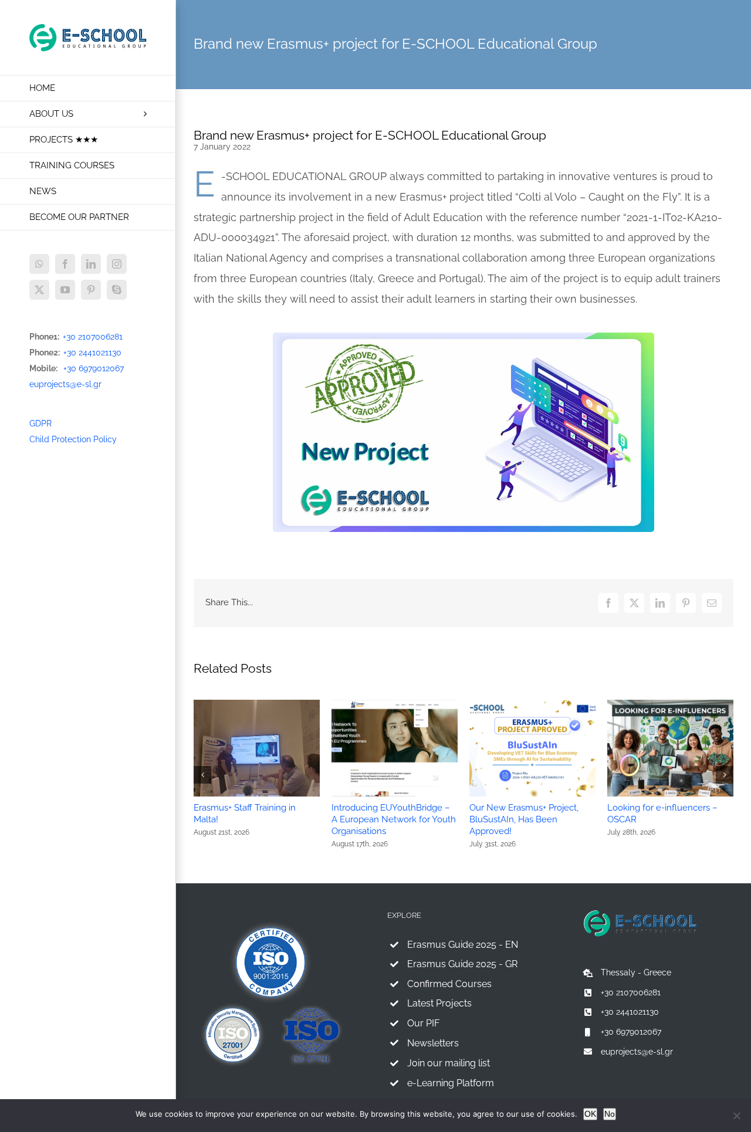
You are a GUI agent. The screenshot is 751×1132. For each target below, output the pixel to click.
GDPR (40, 423)
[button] (202, 775)
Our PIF (423, 1023)
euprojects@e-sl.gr (65, 384)
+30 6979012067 (93, 368)
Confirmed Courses (449, 983)
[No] (736, 1115)
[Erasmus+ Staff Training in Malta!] (257, 704)
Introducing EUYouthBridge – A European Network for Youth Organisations (393, 819)
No (609, 1114)
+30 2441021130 (92, 352)
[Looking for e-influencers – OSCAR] (670, 704)
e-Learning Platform (450, 1083)
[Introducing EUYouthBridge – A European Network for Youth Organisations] (394, 704)
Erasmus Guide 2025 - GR (462, 964)
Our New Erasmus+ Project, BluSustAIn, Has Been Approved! (524, 819)
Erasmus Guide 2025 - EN (462, 944)
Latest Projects (439, 1003)
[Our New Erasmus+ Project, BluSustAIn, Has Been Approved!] (532, 704)
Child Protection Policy (73, 439)
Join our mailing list (448, 1063)
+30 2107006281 (93, 336)
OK (590, 1114)
